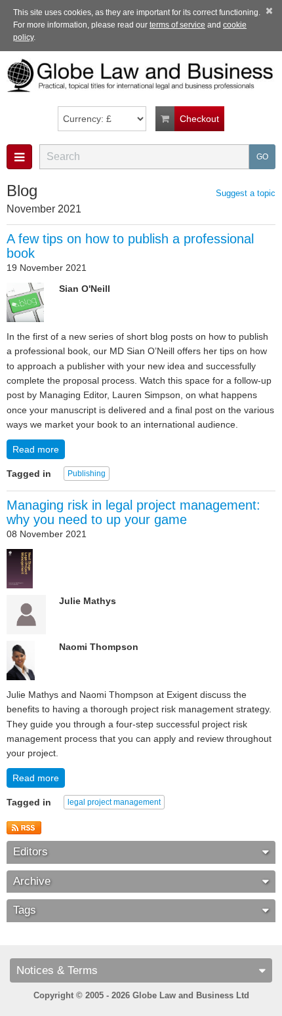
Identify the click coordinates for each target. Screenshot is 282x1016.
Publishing (87, 473)
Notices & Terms (57, 970)
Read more (35, 449)
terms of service (177, 25)
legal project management (114, 802)
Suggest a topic (245, 193)
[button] (19, 156)
